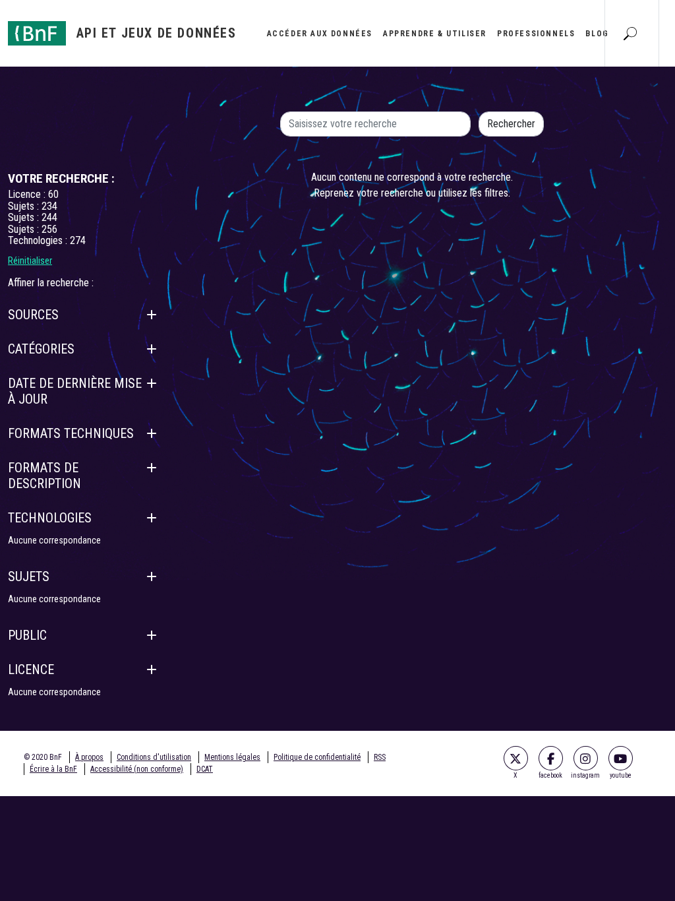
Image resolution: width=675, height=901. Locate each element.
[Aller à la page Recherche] (630, 33)
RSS (380, 757)
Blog (596, 33)
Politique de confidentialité (317, 757)
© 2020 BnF (43, 757)
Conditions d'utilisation (154, 757)
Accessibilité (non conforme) (136, 769)
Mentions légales (232, 757)
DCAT (204, 769)
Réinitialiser (30, 260)
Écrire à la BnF (53, 769)
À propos (89, 757)
